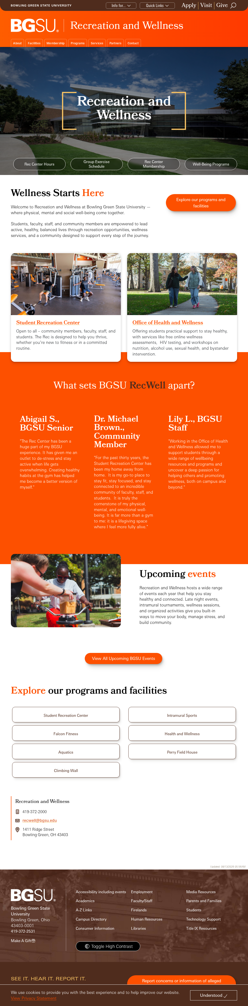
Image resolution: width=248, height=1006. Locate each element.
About (17, 43)
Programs (78, 43)
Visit (206, 5)
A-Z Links (84, 910)
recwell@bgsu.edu (40, 820)
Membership (55, 43)
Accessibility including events (101, 892)
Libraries (138, 928)
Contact (133, 43)
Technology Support (203, 919)
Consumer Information (95, 928)
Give (222, 5)
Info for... (119, 5)
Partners (115, 43)
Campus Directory (91, 919)
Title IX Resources (201, 928)
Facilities (34, 43)
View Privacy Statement (33, 998)
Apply (189, 5)
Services (97, 43)
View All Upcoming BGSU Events (123, 658)
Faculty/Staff (141, 901)
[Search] (233, 5)
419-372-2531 (23, 931)
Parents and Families (204, 901)
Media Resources (201, 892)
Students (194, 910)
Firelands (139, 910)
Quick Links (155, 5)
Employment (142, 892)
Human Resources (147, 919)
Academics (85, 901)
